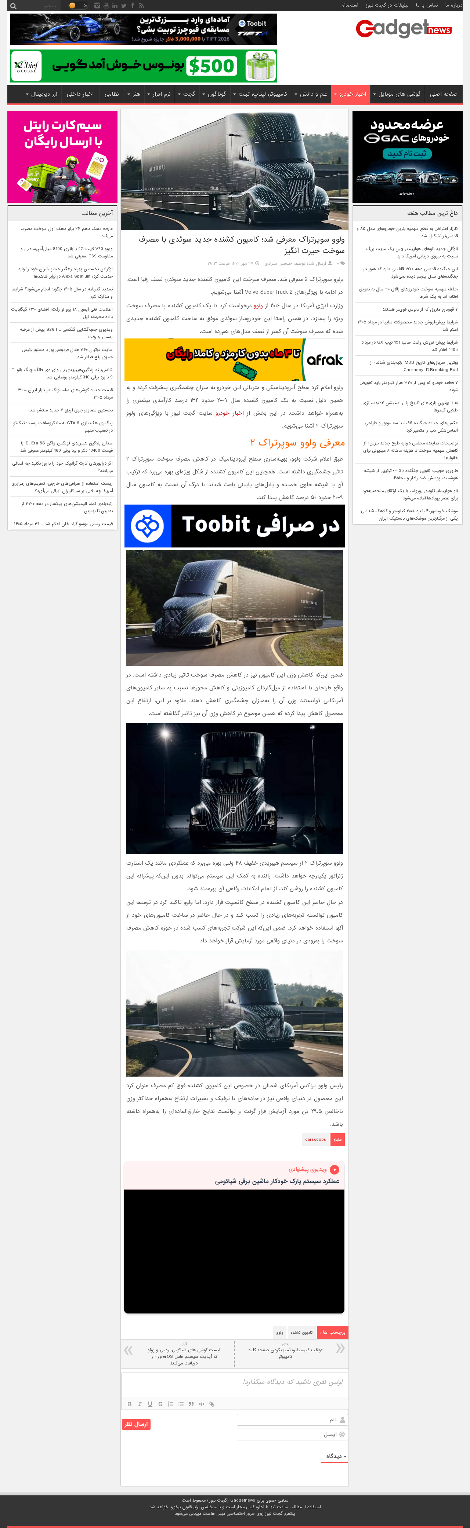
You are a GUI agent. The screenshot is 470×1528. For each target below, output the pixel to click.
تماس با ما (427, 5)
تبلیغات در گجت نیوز (387, 5)
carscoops (315, 1139)
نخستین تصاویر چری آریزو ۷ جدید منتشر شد (71, 410)
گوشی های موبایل (400, 94)
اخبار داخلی (80, 94)
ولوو (258, 305)
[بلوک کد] (201, 1404)
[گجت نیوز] (404, 41)
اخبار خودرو (352, 94)
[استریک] (160, 1404)
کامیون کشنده (302, 1332)
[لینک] (212, 1404)
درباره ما (454, 5)
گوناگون (217, 94)
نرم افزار (162, 94)
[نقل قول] (191, 1404)
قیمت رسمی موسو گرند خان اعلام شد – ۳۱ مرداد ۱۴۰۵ (63, 524)
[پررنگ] (129, 1404)
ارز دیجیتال (44, 94)
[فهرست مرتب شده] (171, 1404)
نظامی (112, 94)
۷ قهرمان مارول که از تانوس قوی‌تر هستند (420, 309)
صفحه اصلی (444, 94)
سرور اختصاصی (241, 1513)
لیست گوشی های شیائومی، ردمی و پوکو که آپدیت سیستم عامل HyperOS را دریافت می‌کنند (184, 1354)
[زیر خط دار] (150, 1404)
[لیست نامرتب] (181, 1404)
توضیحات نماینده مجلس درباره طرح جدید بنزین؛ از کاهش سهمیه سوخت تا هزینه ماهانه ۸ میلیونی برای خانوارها (410, 450)
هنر (136, 94)
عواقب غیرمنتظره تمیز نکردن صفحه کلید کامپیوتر (285, 1350)
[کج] (140, 1404)
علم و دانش (313, 94)
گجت (189, 94)
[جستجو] (13, 5)
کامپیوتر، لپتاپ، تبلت (263, 94)
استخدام (349, 5)
